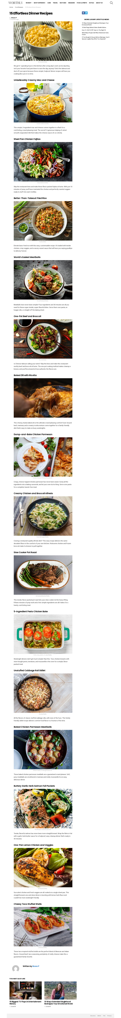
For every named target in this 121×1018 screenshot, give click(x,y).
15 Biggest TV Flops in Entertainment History (25, 1002)
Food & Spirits (82, 3)
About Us (99, 3)
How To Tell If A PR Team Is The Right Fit (94, 30)
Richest (28, 3)
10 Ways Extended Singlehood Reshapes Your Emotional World (58, 1002)
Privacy (109, 1015)
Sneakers (71, 3)
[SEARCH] (111, 3)
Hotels (91, 3)
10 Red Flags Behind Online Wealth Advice (94, 27)
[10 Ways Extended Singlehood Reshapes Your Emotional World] (60, 990)
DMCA (99, 1015)
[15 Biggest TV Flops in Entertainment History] (25, 990)
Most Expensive (39, 3)
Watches (63, 3)
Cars (49, 3)
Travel (55, 3)
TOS (104, 1015)
